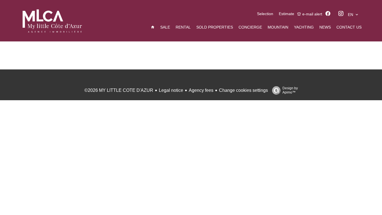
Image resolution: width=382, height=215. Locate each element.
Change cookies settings (243, 90)
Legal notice (171, 90)
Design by (290, 90)
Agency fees (201, 90)
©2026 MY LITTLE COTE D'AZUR (118, 90)
